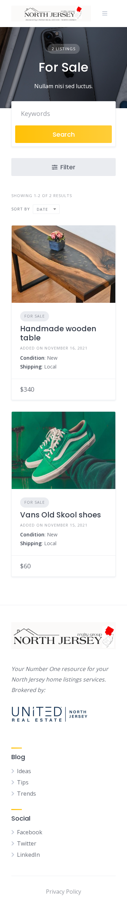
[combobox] (46, 209)
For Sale (34, 316)
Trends (26, 793)
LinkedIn (28, 855)
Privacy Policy (63, 891)
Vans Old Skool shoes (60, 515)
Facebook (29, 832)
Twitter (26, 843)
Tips (23, 782)
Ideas (24, 771)
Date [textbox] (42, 209)
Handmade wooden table (58, 333)
